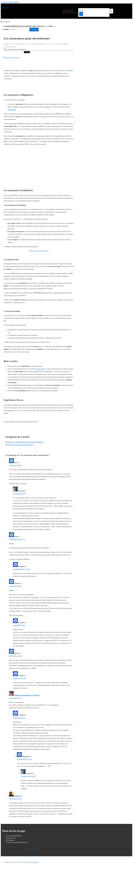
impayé (65, 44)
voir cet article (39, 369)
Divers (35, 44)
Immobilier (12, 26)
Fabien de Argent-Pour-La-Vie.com (26, 695)
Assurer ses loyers (10, 838)
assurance (59, 44)
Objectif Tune (68, 9)
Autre (43, 26)
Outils (50, 26)
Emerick (17, 796)
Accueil (5, 26)
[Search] (81, 14)
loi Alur (21, 500)
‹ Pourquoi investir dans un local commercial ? (24, 442)
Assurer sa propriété (67, 70)
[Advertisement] (39, 166)
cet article (46, 107)
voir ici (18, 410)
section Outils (12, 109)
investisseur (8, 46)
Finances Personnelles (23, 26)
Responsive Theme (33, 850)
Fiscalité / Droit (36, 26)
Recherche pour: (83, 6)
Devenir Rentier (10, 840)
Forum (5, 29)
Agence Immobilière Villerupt (14, 835)
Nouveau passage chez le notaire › (19, 445)
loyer (14, 46)
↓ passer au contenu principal (10, 2)
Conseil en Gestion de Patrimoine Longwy (17, 842)
